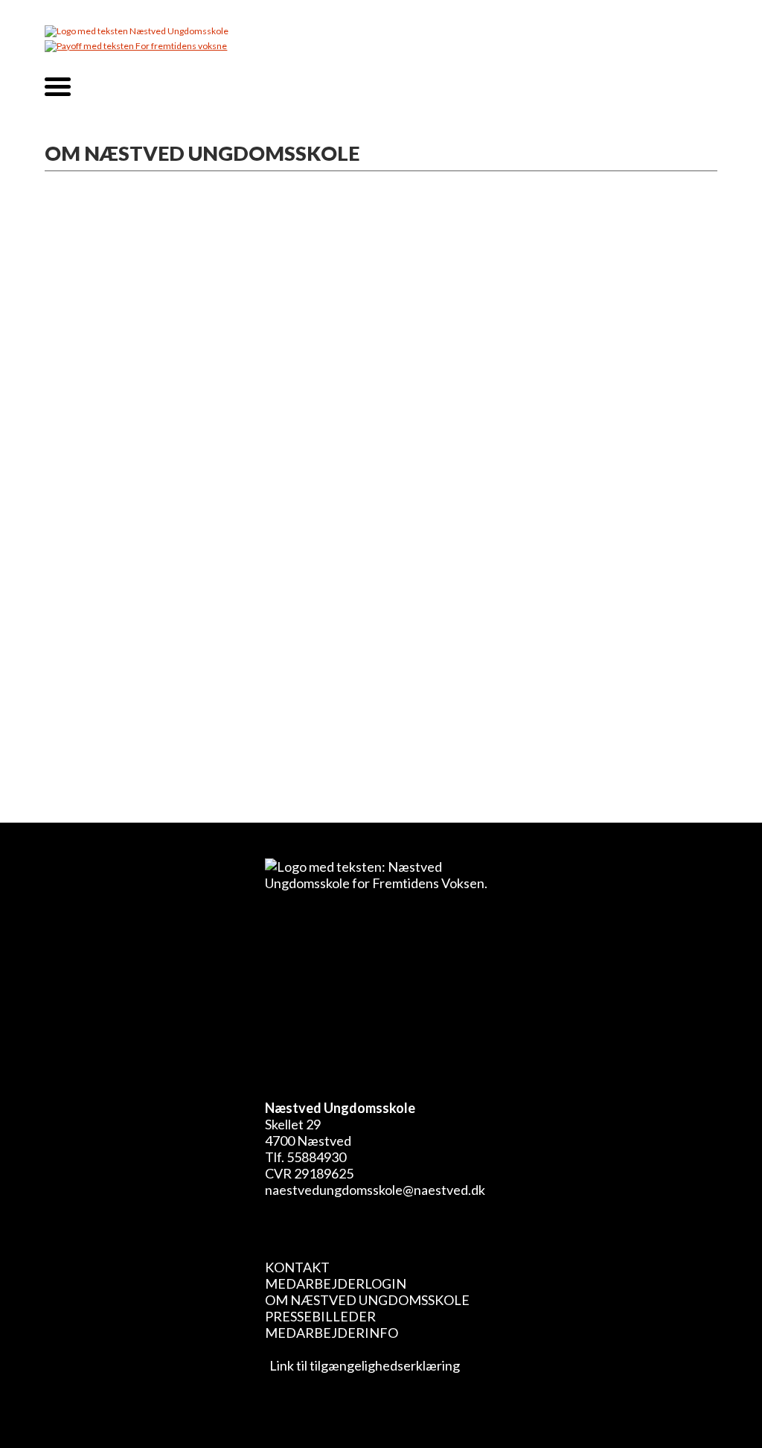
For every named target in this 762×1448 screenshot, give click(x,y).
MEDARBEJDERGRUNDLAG (159, 593)
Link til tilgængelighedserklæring (362, 1365)
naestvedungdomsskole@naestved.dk (375, 1189)
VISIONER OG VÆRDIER (144, 549)
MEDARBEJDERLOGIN (335, 1283)
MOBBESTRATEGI (124, 660)
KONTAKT (297, 1267)
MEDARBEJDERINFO (331, 1332)
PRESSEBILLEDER (320, 1316)
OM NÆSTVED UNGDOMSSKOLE (367, 1300)
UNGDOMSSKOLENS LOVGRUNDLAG (193, 704)
